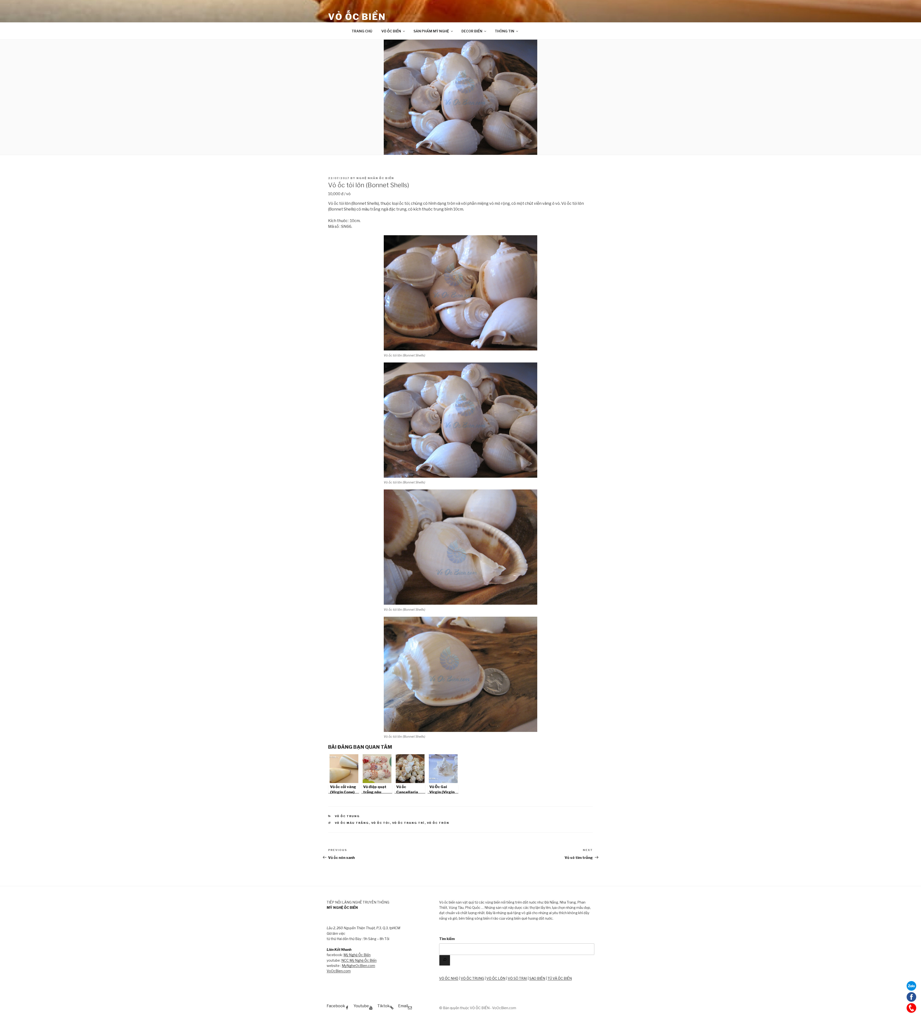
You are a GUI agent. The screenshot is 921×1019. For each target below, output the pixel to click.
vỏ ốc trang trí (408, 823)
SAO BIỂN (537, 978)
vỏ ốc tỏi (380, 823)
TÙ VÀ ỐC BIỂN (560, 978)
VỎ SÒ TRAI (517, 978)
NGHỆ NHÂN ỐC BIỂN (375, 178)
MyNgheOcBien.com (358, 966)
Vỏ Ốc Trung (347, 816)
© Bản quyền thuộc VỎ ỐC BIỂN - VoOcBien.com (477, 1008)
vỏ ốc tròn (438, 823)
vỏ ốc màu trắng (352, 823)
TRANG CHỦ (362, 31)
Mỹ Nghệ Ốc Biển (357, 955)
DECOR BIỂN (471, 31)
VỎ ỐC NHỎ (448, 978)
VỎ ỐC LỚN (495, 978)
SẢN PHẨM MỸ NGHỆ (431, 31)
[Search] (444, 960)
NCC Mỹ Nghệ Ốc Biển (359, 960)
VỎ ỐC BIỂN (357, 17)
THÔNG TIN (504, 31)
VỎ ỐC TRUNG (472, 978)
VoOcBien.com (339, 971)
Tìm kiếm (447, 939)
